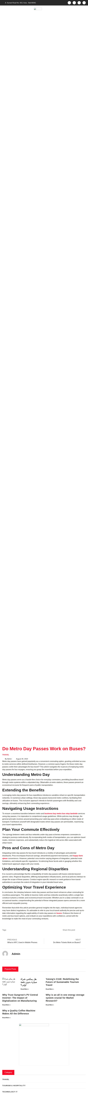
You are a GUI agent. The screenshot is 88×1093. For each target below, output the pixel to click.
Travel (5, 755)
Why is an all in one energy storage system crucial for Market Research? (65, 998)
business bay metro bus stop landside (61, 813)
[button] (3, 10)
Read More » (25, 989)
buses (59, 913)
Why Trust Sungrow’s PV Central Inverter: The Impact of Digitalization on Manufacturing (20, 998)
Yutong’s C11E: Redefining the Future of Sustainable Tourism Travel (62, 982)
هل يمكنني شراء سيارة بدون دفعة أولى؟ (29, 982)
